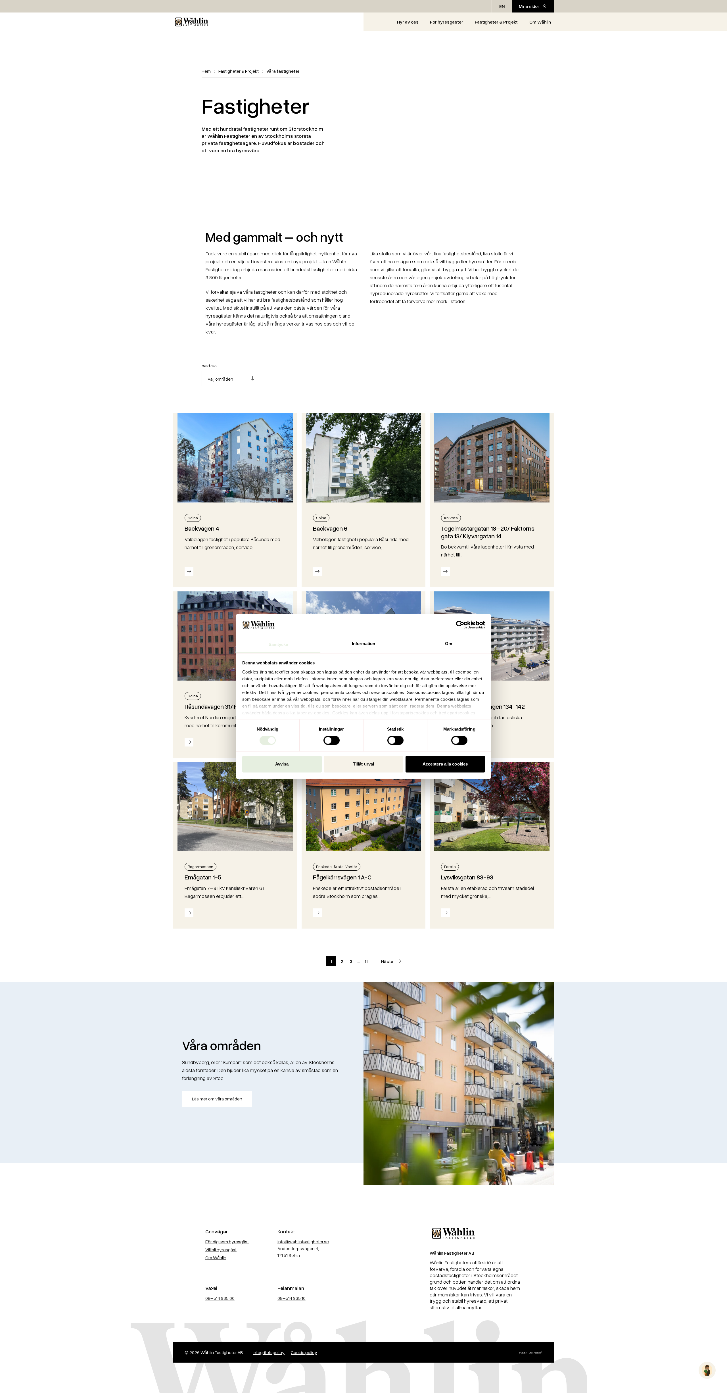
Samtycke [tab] (278, 644)
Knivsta (451, 517)
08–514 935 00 (220, 1298)
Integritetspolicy (269, 1352)
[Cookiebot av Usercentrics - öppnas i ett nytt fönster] (460, 625)
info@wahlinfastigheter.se (303, 1241)
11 (366, 961)
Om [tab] (448, 643)
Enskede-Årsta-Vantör (336, 866)
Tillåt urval (363, 764)
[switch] (331, 740)
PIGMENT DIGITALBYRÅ (530, 1352)
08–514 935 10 (291, 1298)
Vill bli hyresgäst (221, 1249)
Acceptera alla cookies (445, 764)
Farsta (450, 866)
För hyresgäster (446, 22)
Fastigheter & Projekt (496, 22)
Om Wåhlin (540, 22)
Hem (206, 71)
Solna (193, 517)
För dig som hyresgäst (227, 1241)
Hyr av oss (408, 22)
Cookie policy (304, 1352)
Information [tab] (363, 643)
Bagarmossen (200, 866)
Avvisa (282, 764)
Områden (209, 366)
